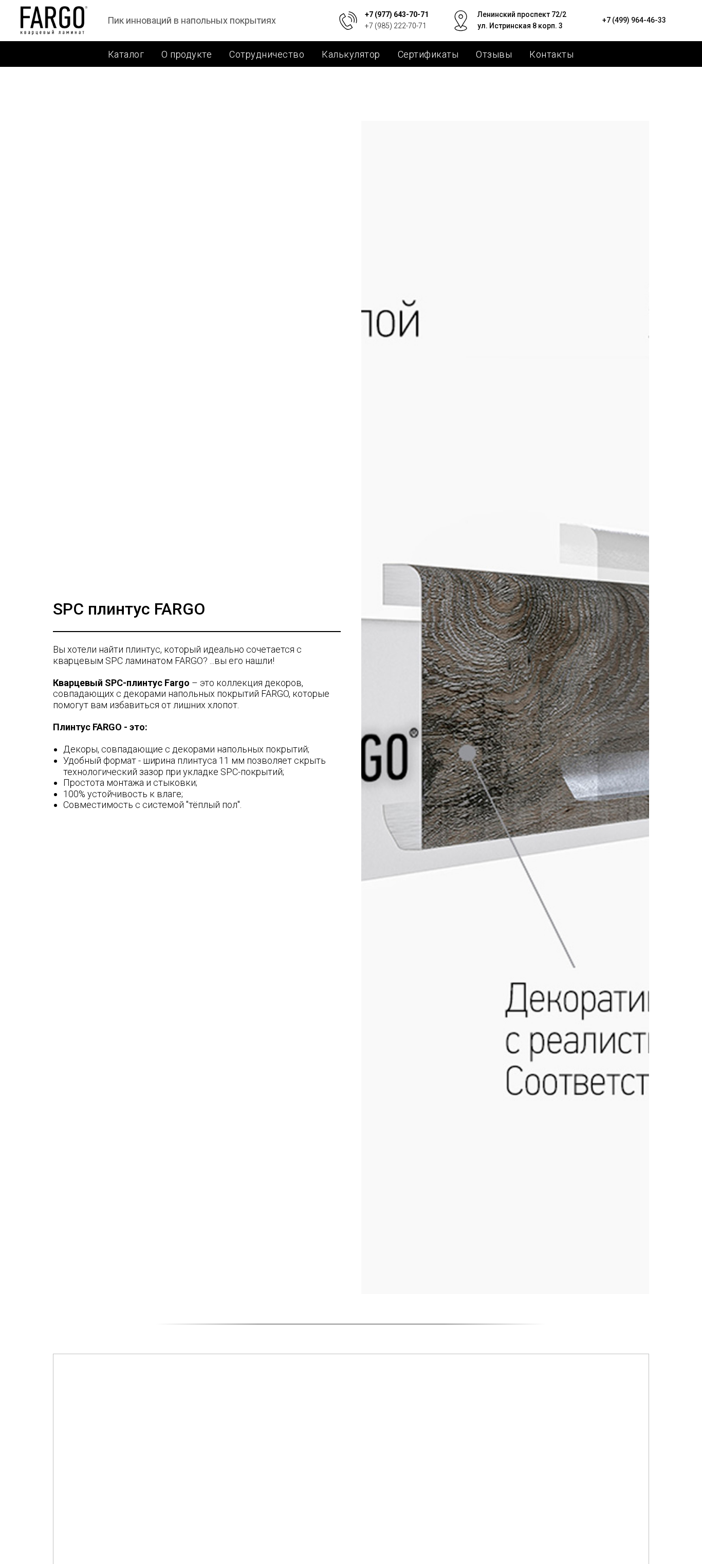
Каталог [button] (126, 54)
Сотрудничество (266, 54)
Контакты (551, 54)
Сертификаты (428, 54)
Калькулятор (351, 54)
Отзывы (494, 54)
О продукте (186, 54)
